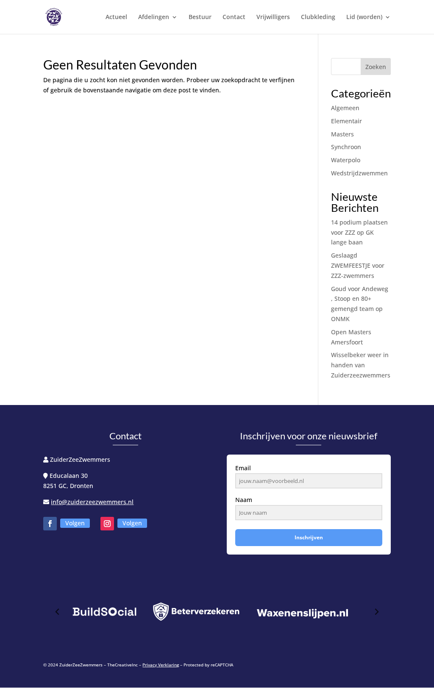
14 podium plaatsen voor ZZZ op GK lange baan (359, 232)
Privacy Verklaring (160, 665)
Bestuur (200, 17)
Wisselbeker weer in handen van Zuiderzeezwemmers (360, 365)
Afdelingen (153, 17)
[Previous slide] (57, 611)
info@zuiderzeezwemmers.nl (92, 502)
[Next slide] (376, 611)
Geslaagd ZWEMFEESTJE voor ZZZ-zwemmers (357, 265)
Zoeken (375, 67)
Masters (342, 134)
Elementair (346, 121)
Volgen (75, 523)
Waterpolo (345, 160)
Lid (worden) (364, 17)
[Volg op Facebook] (50, 523)
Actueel (116, 17)
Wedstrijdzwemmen (359, 173)
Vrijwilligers (273, 17)
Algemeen (345, 108)
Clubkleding (318, 17)
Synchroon (346, 147)
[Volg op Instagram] (107, 523)
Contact (234, 17)
